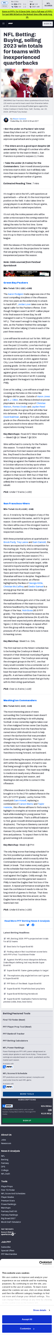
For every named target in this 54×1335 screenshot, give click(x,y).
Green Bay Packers (15, 283)
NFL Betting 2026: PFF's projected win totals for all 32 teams (25, 940)
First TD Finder (8, 1190)
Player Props (7, 1186)
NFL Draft (5, 1174)
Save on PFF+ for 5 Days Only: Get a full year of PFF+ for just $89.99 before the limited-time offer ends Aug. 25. (27, 14)
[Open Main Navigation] (3, 23)
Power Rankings (8, 1204)
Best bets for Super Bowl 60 (20, 947)
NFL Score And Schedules (13, 1194)
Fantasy (5, 1163)
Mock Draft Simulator (11, 1222)
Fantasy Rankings (9, 1215)
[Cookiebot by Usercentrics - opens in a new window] (39, 1263)
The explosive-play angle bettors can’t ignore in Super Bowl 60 (26, 977)
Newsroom (6, 1143)
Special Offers (7, 1251)
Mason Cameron (19, 119)
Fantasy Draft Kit (9, 1211)
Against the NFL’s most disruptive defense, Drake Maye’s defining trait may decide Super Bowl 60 (25, 962)
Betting (4, 1160)
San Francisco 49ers (16, 503)
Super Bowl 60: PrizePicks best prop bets (26, 989)
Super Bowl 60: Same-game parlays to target (28, 970)
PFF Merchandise (9, 1254)
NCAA (4, 6)
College (4, 1170)
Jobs (3, 1140)
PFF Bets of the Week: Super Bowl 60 (24, 984)
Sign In (48, 24)
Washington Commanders (20, 700)
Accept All (27, 1319)
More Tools (27, 1094)
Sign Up (27, 1121)
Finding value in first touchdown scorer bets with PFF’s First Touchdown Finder (25, 953)
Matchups (6, 1208)
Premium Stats (8, 1201)
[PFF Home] (10, 23)
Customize (25, 1328)
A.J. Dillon (13, 400)
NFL (4, 3)
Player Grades (7, 1197)
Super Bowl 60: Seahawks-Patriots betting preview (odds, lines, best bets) (25, 1000)
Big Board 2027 (8, 1218)
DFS (3, 1167)
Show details (39, 1310)
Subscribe (6, 1247)
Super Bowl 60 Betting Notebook (22, 994)
